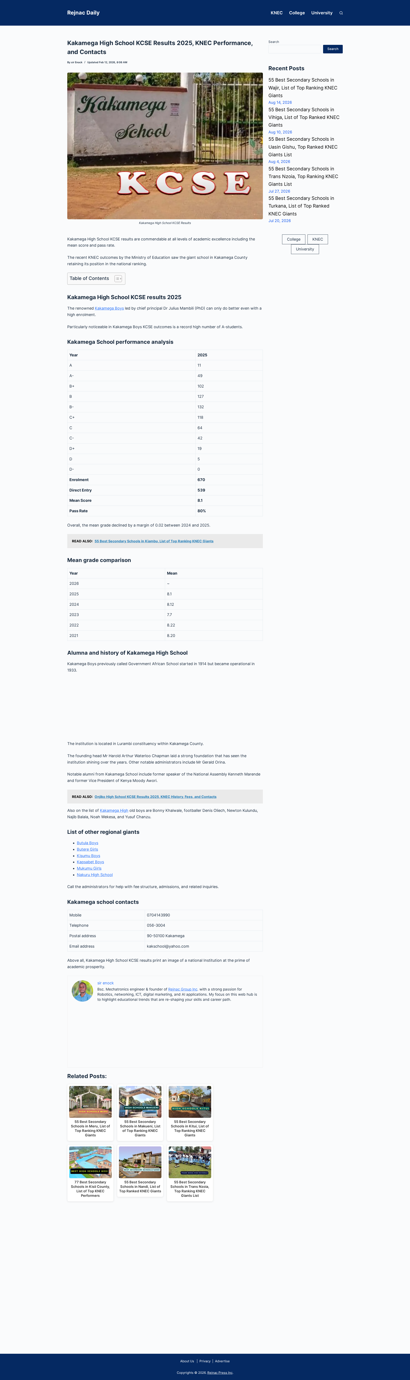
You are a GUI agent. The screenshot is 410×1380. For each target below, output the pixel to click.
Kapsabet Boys (90, 862)
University (322, 12)
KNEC (277, 12)
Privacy (205, 1361)
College (297, 12)
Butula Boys (87, 843)
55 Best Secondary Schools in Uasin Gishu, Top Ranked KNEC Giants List (303, 146)
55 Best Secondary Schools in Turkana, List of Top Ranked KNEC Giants (301, 206)
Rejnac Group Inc (182, 989)
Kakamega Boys (109, 308)
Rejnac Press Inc (220, 1373)
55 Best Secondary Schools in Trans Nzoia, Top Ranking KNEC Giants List (303, 176)
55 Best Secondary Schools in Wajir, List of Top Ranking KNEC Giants (302, 87)
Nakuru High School (95, 874)
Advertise (222, 1361)
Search (273, 42)
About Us (187, 1361)
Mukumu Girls (89, 868)
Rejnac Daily (83, 12)
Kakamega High (114, 810)
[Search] (341, 13)
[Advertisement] (165, 709)
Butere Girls (87, 849)
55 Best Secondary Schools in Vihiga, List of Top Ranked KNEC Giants (304, 117)
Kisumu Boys (88, 855)
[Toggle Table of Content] (116, 278)
